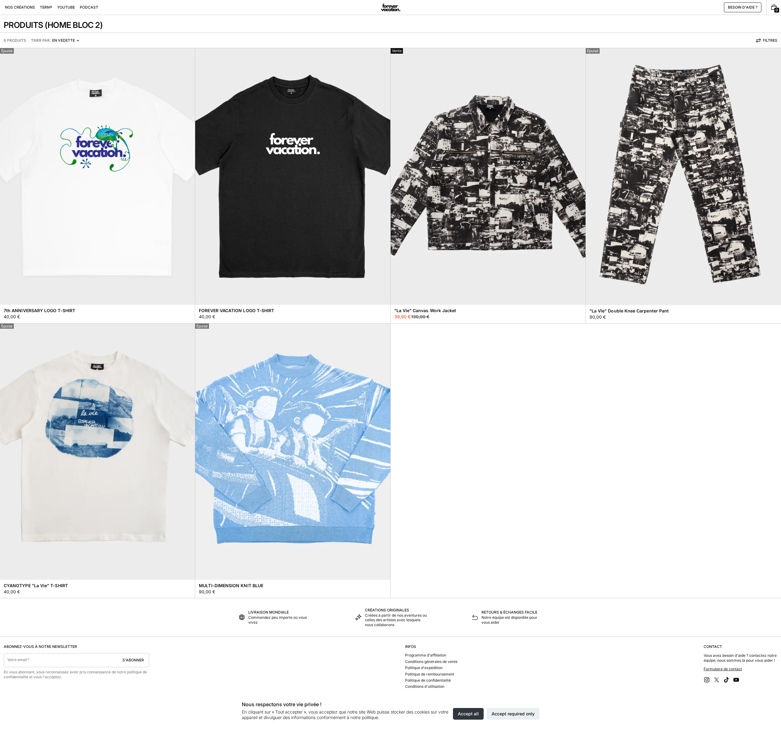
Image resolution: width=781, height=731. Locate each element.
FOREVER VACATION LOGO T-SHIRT (236, 310)
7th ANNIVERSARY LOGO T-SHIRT (39, 310)
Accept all (468, 713)
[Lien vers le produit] (97, 185)
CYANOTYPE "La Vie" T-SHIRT (36, 585)
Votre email (17, 659)
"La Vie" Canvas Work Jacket (425, 310)
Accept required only (513, 713)
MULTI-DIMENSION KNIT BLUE (231, 585)
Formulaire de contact (723, 669)
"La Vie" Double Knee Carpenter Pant (629, 310)
